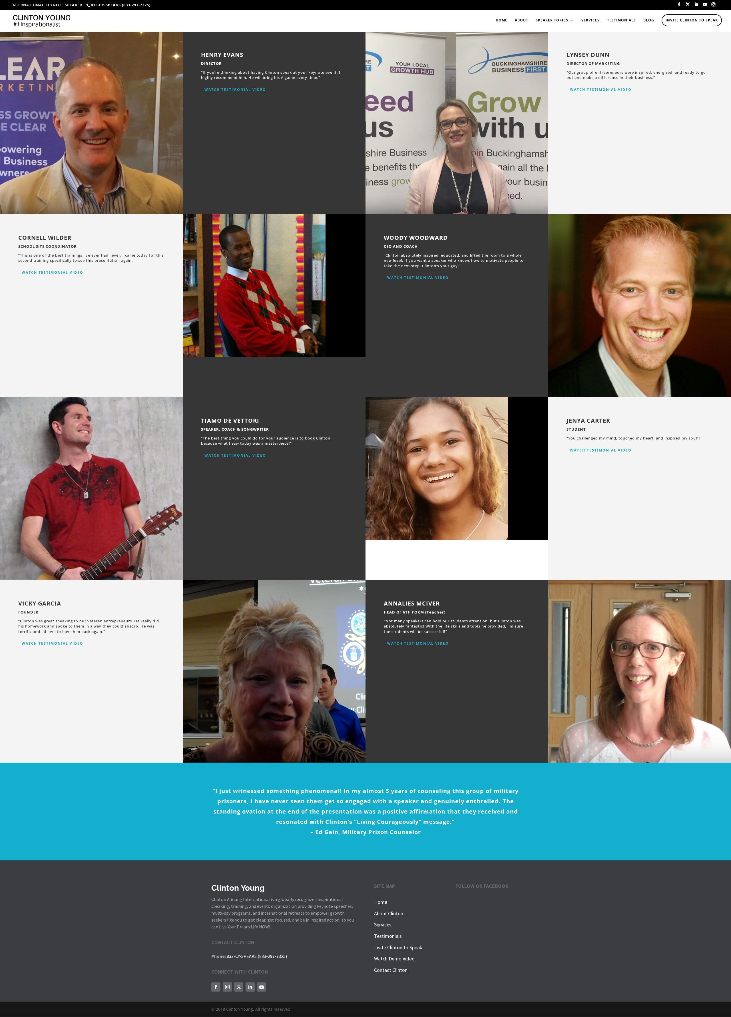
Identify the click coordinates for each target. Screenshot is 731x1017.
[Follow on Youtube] (261, 987)
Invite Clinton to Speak (692, 20)
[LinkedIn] (696, 6)
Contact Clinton (390, 970)
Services (590, 20)
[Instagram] (714, 6)
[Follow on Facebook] (215, 987)
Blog (648, 20)
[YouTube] (705, 6)
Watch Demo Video (394, 958)
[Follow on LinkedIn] (250, 987)
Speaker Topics (552, 20)
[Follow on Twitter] (238, 987)
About (521, 20)
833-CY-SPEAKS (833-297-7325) (257, 956)
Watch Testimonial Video (235, 89)
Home (501, 20)
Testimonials (621, 20)
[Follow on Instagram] (227, 987)
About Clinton (388, 913)
